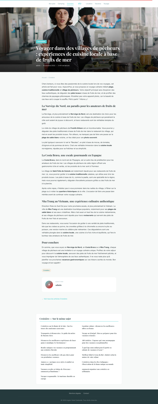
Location (89, 4)
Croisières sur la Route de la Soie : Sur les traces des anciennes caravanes (56, 327)
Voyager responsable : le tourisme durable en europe (58, 377)
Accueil (44, 77)
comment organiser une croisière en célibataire (95, 370)
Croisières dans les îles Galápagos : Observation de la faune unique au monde (98, 363)
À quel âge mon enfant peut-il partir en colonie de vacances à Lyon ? (96, 349)
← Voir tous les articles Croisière (54, 299)
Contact (86, 393)
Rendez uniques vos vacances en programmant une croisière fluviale (58, 349)
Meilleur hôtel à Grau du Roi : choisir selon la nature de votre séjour (99, 356)
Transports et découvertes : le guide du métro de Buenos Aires (58, 334)
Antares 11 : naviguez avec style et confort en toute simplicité (57, 363)
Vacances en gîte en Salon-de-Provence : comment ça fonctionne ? (56, 370)
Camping (61, 4)
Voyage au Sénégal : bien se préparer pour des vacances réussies (99, 334)
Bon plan (52, 4)
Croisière (70, 4)
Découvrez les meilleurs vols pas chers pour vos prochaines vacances (57, 356)
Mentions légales (75, 393)
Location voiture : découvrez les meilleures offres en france (98, 327)
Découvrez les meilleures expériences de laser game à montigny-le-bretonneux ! (58, 341)
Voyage (106, 4)
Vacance (98, 4)
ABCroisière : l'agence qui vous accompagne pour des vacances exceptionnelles (98, 341)
